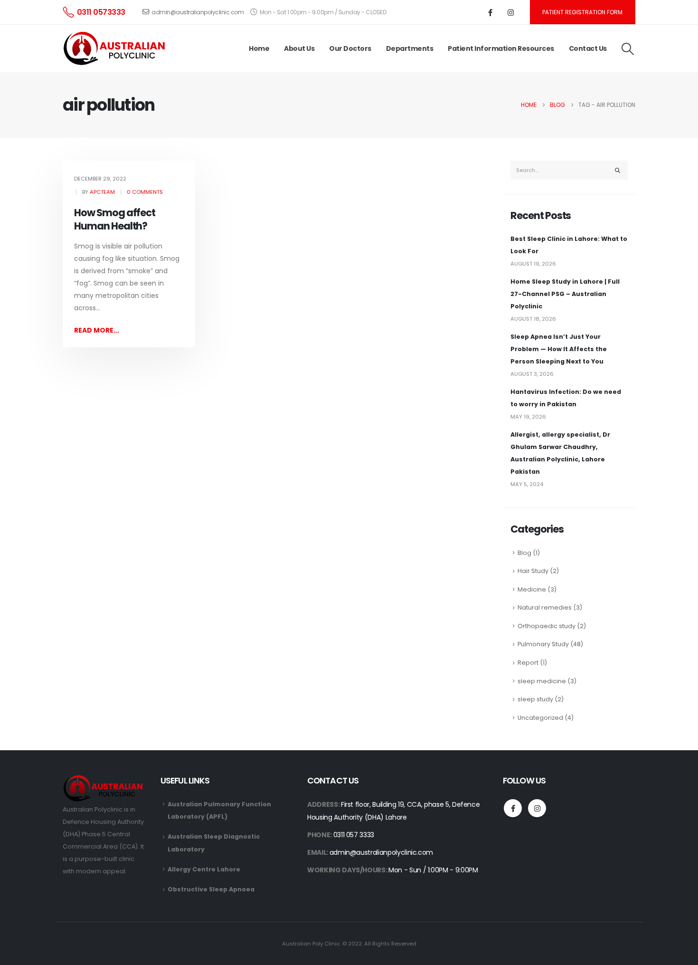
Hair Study (533, 571)
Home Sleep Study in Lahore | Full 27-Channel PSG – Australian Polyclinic (565, 293)
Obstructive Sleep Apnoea (211, 889)
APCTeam (102, 192)
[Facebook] (490, 12)
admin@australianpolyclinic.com (197, 12)
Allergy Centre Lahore (204, 869)
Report (528, 663)
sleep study (535, 699)
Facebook (513, 808)
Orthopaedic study (546, 626)
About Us (299, 48)
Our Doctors (350, 48)
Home (259, 48)
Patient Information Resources (501, 48)
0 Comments (145, 192)
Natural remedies (545, 607)
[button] (628, 49)
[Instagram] (511, 12)
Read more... (96, 330)
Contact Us (588, 48)
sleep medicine (542, 681)
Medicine (532, 589)
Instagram (537, 808)
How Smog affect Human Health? (114, 219)
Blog (524, 553)
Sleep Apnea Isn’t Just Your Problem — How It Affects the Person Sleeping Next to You (558, 349)
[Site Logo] (116, 48)
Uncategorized (540, 718)
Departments (410, 48)
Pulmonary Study (543, 644)
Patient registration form (582, 12)
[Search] (618, 170)
